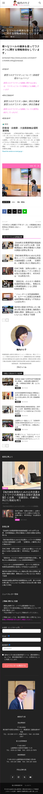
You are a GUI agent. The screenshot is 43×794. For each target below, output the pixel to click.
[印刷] (19, 211)
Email (4, 636)
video (13, 202)
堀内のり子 (21, 349)
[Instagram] (18, 777)
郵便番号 (5, 645)
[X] (9, 211)
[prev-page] (3, 320)
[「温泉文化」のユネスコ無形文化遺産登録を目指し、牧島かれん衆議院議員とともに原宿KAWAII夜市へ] (7, 284)
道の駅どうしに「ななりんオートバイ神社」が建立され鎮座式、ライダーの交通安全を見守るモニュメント (27, 437)
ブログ (4, 274)
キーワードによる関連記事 (13, 237)
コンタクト (28, 785)
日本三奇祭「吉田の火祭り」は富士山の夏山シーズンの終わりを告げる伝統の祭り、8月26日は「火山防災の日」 (21, 551)
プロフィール (21, 367)
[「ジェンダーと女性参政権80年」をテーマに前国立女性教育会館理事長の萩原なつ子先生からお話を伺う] (7, 297)
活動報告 (10, 27)
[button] (3, 3)
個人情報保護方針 (17, 785)
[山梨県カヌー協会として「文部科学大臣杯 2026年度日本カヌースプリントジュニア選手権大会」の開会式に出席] (7, 423)
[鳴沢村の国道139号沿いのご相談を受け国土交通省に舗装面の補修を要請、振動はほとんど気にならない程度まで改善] (7, 309)
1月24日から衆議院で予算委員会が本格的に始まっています (11, 227)
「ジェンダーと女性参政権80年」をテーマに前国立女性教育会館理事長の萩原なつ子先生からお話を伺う (20, 566)
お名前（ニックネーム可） (11, 627)
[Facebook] (4, 211)
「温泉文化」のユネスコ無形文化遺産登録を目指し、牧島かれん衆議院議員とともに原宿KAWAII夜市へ (21, 559)
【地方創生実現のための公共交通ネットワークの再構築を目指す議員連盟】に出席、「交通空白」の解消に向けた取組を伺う (21, 496)
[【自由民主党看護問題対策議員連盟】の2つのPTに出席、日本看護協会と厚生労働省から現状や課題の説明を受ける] (7, 245)
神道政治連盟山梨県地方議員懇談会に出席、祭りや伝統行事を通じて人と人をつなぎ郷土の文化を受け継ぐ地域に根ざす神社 (21, 583)
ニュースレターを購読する (15, 665)
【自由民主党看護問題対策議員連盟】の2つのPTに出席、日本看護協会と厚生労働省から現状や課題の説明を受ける (21, 533)
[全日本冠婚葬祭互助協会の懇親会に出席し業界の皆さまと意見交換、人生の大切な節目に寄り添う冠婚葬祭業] (7, 395)
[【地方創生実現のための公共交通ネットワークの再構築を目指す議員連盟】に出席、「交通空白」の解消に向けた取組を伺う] (7, 258)
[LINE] (24, 211)
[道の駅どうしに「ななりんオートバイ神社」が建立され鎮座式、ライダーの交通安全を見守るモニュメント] (7, 437)
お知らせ (4, 27)
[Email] (14, 211)
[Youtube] (30, 777)
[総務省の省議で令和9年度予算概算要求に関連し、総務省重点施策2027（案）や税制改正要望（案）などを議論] (7, 382)
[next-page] (7, 320)
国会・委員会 (21, 202)
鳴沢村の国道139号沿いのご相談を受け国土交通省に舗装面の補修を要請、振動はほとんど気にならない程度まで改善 (21, 573)
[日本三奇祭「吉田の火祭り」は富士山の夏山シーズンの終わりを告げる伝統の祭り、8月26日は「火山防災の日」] (7, 271)
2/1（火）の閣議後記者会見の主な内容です (31, 226)
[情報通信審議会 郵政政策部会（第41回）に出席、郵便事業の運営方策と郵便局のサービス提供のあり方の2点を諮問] (7, 409)
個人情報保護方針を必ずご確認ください (18, 619)
